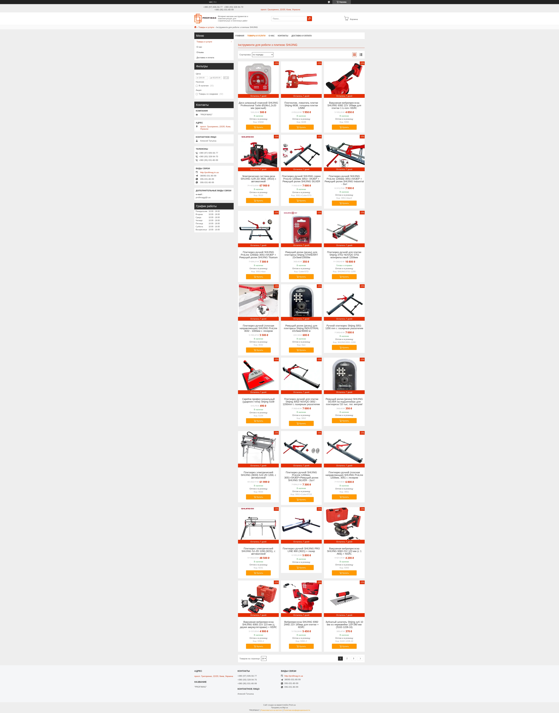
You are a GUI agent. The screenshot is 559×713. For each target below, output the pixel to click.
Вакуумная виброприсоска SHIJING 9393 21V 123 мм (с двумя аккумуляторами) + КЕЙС (258, 625)
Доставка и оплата (301, 36)
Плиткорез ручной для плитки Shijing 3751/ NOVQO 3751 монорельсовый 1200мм (344, 255)
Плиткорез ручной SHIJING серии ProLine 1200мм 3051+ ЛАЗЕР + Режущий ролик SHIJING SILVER (301, 179)
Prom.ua (292, 705)
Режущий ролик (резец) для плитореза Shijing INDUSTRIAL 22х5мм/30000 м (301, 328)
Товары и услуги (206, 27)
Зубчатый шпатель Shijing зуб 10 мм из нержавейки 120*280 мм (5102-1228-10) (344, 625)
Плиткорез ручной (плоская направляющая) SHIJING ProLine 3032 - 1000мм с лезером (258, 328)
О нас (272, 36)
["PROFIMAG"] (205, 18)
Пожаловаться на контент (271, 710)
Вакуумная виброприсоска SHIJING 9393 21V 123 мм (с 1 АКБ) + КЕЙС (344, 551)
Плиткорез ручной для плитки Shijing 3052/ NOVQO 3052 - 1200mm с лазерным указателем (301, 402)
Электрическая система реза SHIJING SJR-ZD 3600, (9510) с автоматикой (258, 179)
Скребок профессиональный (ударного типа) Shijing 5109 (258, 400)
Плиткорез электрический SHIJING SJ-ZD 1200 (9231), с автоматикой (258, 551)
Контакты (283, 36)
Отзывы (200, 52)
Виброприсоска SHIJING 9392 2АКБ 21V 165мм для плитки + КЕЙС (301, 625)
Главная (239, 36)
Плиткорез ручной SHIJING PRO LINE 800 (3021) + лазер (301, 550)
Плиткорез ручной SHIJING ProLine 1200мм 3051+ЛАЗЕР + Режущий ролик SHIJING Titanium (258, 255)
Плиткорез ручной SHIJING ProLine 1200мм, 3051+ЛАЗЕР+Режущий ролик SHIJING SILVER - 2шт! (301, 476)
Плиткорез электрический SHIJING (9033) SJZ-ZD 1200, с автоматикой (258, 475)
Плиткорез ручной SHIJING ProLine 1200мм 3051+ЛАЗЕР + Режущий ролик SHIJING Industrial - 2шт (344, 180)
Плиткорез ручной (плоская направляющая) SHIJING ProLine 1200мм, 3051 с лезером (344, 475)
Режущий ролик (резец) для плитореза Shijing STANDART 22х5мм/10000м (301, 255)
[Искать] (309, 18)
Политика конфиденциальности (297, 710)
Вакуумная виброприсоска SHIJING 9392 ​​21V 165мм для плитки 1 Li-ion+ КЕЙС (344, 105)
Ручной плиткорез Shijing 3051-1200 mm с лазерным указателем (344, 327)
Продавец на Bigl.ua (279, 708)
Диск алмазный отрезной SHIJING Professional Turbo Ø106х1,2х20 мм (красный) (258, 105)
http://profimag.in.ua (209, 172)
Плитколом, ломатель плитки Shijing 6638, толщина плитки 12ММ (301, 105)
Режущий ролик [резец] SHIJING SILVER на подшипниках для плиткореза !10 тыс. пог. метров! (344, 402)
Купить (260, 127)
